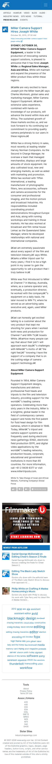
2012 (13, 609)
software (32, 656)
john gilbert (31, 641)
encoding (17, 637)
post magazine (31, 649)
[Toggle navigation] (46, 5)
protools (42, 649)
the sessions (39, 660)
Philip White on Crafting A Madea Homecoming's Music (30, 590)
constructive (40, 623)
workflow (26, 668)
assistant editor (22, 613)
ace (19, 609)
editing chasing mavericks (17, 632)
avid (35, 613)
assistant (36, 609)
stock (30, 660)
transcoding (31, 663)
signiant (38, 652)
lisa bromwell (31, 645)
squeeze (22, 660)
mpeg (21, 648)
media (41, 644)
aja (28, 609)
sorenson (12, 660)
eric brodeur (27, 637)
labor (39, 641)
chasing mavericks (15, 623)
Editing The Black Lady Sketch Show (28, 572)
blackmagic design (21, 618)
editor (33, 632)
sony (42, 656)
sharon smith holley (25, 652)
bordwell (41, 618)
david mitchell (27, 627)
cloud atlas (29, 623)
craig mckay (13, 627)
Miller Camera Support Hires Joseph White (26, 29)
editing (39, 627)
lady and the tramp (15, 645)
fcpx (37, 637)
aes (24, 609)
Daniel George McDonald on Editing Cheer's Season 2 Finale (29, 555)
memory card (12, 649)
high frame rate (18, 641)
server (13, 652)
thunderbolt (16, 663)
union (40, 664)
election (42, 632)
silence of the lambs (16, 656)
